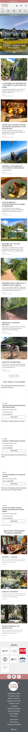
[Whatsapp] (19, 677)
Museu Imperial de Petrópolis (10, 627)
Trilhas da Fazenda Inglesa (11, 324)
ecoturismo (25, 12)
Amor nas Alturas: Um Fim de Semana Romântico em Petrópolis (14, 127)
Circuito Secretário (11, 362)
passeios (2, 12)
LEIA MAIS (4, 94)
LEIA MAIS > (4, 564)
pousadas (8, 12)
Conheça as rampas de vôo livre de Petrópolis (13, 167)
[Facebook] (14, 677)
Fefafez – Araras (9, 557)
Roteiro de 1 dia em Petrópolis (11, 245)
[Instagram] (9, 677)
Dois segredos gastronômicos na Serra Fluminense (13, 204)
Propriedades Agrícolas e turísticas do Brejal (14, 284)
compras (20, 12)
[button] (16, 5)
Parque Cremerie (10, 592)
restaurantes (14, 12)
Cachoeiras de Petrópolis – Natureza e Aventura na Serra (14, 85)
